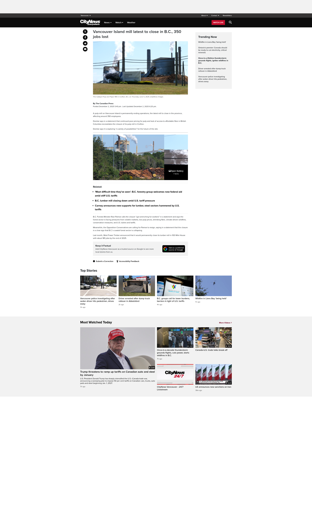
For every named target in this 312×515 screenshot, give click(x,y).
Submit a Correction (104, 261)
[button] (204, 15)
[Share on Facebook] (85, 37)
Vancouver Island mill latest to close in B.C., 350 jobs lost (137, 34)
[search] (230, 22)
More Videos (224, 323)
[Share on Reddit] (85, 43)
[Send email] (85, 49)
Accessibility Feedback (129, 261)
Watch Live (218, 23)
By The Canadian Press (103, 103)
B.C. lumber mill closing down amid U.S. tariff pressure (125, 200)
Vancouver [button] (85, 15)
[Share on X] (85, 31)
